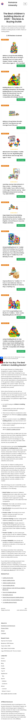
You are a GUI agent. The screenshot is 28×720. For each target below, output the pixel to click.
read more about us (9, 570)
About (3, 631)
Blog (2, 663)
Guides (3, 668)
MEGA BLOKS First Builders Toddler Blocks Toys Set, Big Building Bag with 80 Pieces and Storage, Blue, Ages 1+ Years (13, 154)
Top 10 (3, 671)
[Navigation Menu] (25, 4)
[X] (1, 360)
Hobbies (4, 681)
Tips (3, 676)
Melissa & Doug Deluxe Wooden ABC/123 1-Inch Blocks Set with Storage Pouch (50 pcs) (12, 123)
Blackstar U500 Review (7, 643)
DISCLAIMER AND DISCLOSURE (9, 694)
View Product (21, 66)
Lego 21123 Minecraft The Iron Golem (11, 651)
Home (2, 658)
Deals (2, 666)
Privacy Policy (4, 628)
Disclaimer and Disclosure (8, 626)
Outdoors (4, 683)
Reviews (3, 661)
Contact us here (16, 568)
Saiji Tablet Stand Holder (8, 648)
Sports (3, 678)
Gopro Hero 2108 (5, 646)
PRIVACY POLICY (6, 691)
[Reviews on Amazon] (14, 149)
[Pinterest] (1, 362)
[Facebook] (1, 358)
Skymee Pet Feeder (6, 641)
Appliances (4, 673)
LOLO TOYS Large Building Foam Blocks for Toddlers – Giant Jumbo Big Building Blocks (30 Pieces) (13, 313)
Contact (3, 633)
